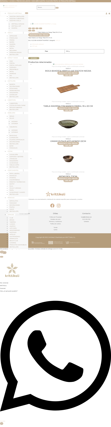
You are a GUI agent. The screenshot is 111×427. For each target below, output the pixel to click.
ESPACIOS (11, 215)
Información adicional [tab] (38, 44)
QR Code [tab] (34, 46)
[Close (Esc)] (29, 28)
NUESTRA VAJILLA (15, 21)
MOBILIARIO (11, 113)
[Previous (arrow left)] (29, 30)
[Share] (33, 28)
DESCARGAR (34, 58)
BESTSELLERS (14, 55)
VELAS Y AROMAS (15, 188)
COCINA (10, 151)
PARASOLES (13, 148)
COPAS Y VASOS (13, 58)
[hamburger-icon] (26, 13)
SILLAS (12, 118)
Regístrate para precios (39, 35)
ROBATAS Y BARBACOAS (17, 182)
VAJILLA (10, 33)
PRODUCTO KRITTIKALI (15, 13)
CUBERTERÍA (12, 100)
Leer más (68, 75)
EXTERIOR (15, 124)
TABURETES (13, 127)
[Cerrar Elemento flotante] (1, 257)
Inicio (29, 32)
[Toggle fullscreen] (37, 28)
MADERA (14, 28)
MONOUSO (11, 198)
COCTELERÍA (12, 81)
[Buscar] (57, 8)
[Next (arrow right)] (33, 30)
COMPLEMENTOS (13, 170)
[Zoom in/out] (40, 28)
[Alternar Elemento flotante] (1, 423)
